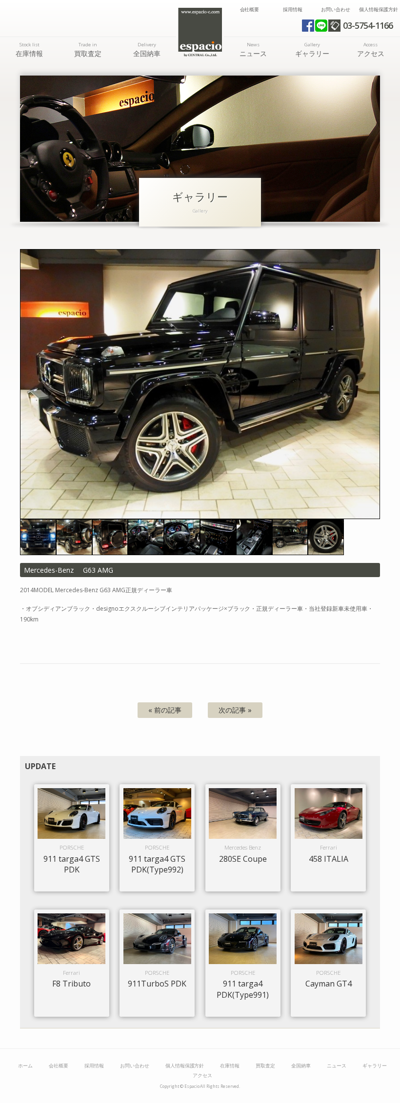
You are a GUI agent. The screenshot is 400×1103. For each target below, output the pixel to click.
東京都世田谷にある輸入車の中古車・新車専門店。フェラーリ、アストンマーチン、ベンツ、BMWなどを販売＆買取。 (200, 32)
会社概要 (250, 9)
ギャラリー (312, 49)
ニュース (253, 49)
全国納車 (146, 49)
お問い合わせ (335, 9)
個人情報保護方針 (378, 9)
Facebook (308, 25)
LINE (321, 25)
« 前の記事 (164, 710)
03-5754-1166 (368, 25)
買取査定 (87, 49)
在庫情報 (29, 49)
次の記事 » (235, 710)
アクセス (370, 49)
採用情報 (292, 9)
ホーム (25, 1066)
